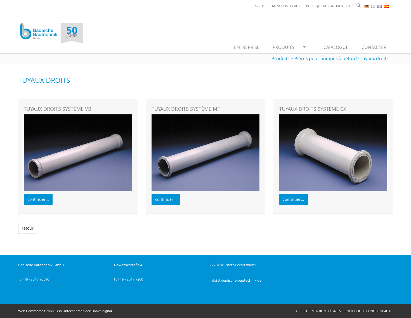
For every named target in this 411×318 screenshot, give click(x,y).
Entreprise (246, 47)
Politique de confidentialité (368, 311)
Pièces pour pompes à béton (324, 58)
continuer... (38, 199)
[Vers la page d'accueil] (51, 33)
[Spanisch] (386, 6)
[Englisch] (373, 6)
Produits (283, 47)
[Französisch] (380, 6)
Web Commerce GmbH (36, 310)
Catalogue (335, 47)
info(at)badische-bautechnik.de (235, 280)
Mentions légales (326, 311)
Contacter (374, 47)
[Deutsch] (366, 6)
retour (28, 228)
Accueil (302, 311)
